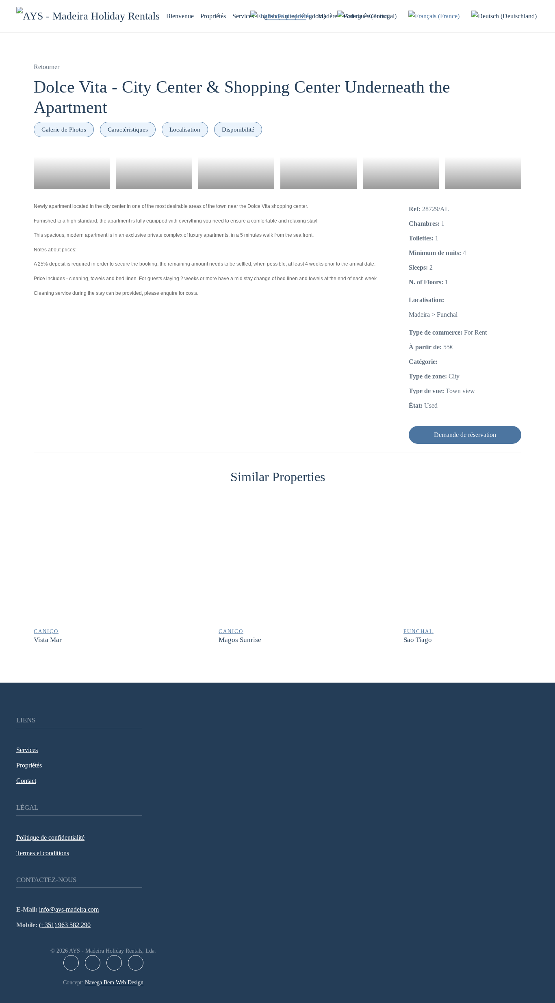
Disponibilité (238, 129)
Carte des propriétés (285, 16)
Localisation (184, 129)
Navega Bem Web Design (114, 982)
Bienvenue (180, 16)
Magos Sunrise (240, 640)
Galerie (353, 16)
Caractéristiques (128, 129)
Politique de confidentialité (50, 837)
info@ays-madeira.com (69, 909)
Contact (379, 16)
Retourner (46, 66)
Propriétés (213, 16)
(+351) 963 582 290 (65, 924)
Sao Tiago (417, 640)
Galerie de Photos (63, 129)
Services (243, 16)
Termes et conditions (42, 853)
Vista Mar (48, 640)
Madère (327, 16)
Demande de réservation (465, 434)
